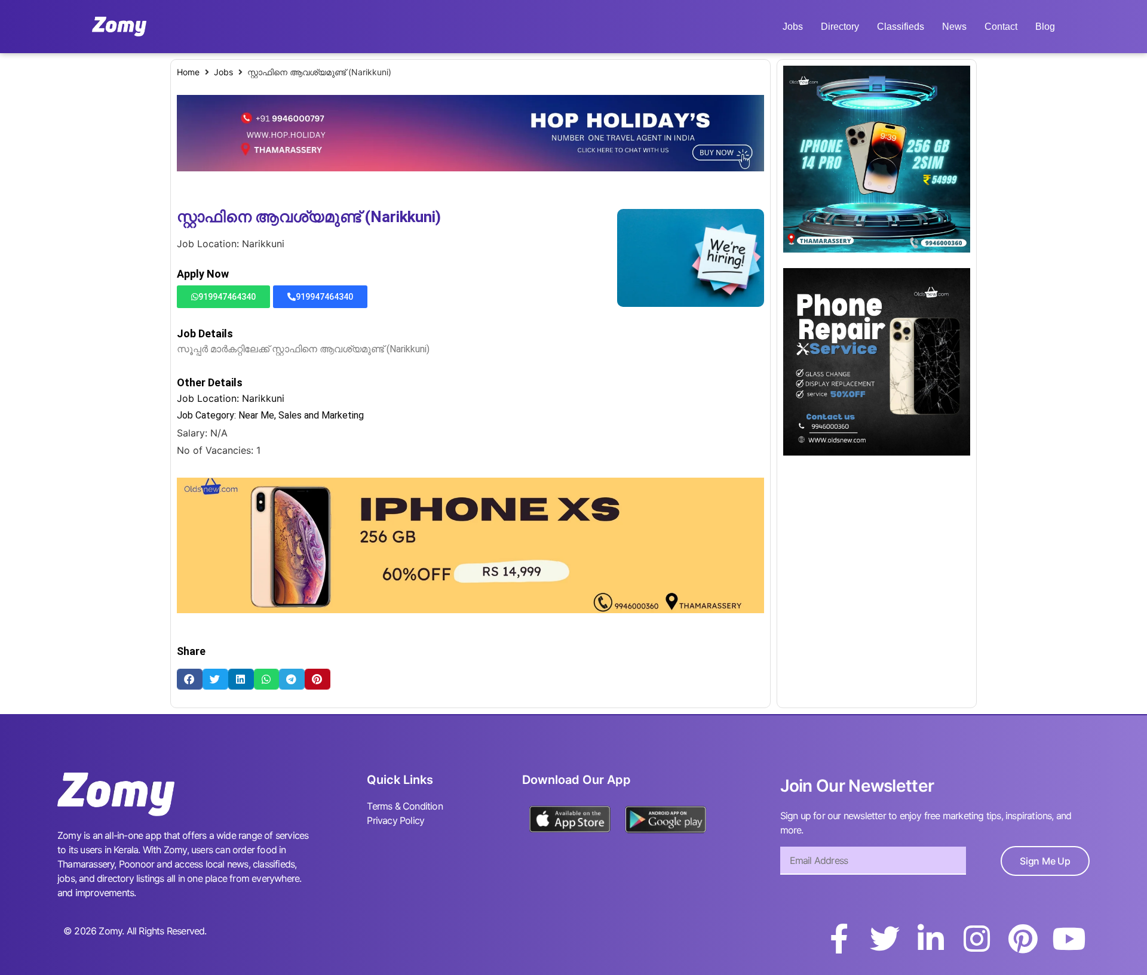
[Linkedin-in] (931, 939)
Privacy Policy (395, 820)
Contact (1001, 26)
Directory (840, 26)
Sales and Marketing (321, 415)
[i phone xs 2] (470, 610)
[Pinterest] (1023, 939)
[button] (190, 679)
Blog (1045, 26)
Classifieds (900, 26)
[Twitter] (885, 939)
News (954, 26)
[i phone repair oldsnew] (876, 452)
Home (188, 72)
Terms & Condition (404, 806)
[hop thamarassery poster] (470, 168)
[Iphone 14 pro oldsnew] (876, 249)
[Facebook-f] (839, 939)
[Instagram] (977, 939)
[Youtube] (1069, 939)
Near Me (256, 415)
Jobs (793, 26)
